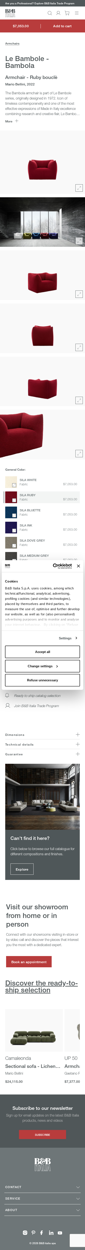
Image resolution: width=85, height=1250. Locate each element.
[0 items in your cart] (67, 13)
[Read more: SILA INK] (11, 527)
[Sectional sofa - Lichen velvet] (34, 1030)
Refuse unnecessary (42, 680)
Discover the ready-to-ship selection (41, 986)
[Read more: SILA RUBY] (11, 497)
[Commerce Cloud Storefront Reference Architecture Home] (10, 13)
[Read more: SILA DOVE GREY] (11, 543)
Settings (65, 638)
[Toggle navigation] (77, 13)
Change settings (40, 666)
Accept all (42, 652)
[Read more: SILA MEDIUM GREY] (11, 558)
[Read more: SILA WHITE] (11, 482)
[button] (50, 13)
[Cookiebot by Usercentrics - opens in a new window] (54, 566)
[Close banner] (78, 566)
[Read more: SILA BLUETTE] (11, 512)
